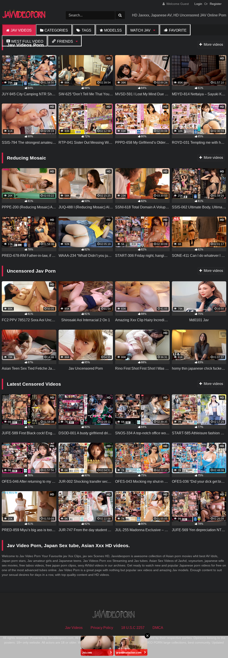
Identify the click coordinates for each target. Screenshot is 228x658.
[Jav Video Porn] (27, 15)
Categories (56, 30)
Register (216, 4)
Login (198, 4)
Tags (86, 30)
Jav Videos (21, 30)
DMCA (158, 628)
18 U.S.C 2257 (133, 628)
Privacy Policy (102, 628)
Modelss (113, 30)
